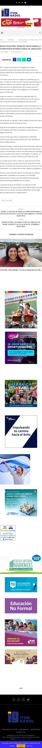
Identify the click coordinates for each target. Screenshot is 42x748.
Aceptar (21, 746)
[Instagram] (22, 3)
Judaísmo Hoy (21, 732)
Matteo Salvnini (6, 200)
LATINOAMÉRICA (24, 729)
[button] (2, 256)
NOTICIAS (11, 40)
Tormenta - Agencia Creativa (23, 739)
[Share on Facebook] (14, 59)
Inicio (1, 40)
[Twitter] (19, 3)
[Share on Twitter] (19, 59)
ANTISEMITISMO (35, 729)
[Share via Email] (29, 59)
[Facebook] (16, 3)
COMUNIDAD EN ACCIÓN (9, 729)
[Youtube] (25, 3)
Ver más (29, 746)
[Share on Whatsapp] (24, 59)
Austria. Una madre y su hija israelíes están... (21, 270)
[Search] (40, 33)
